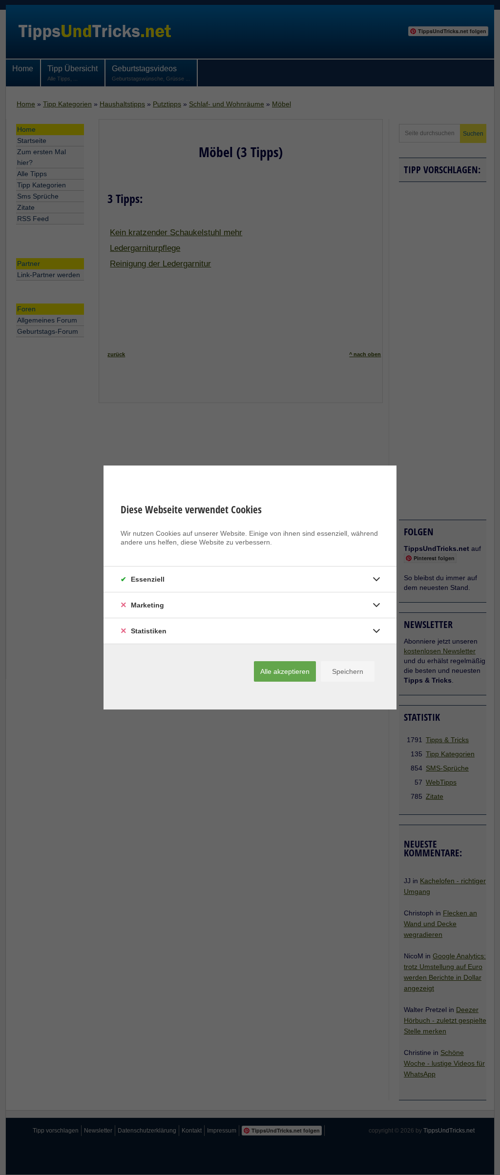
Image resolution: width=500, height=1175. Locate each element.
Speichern (347, 671)
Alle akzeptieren (285, 671)
